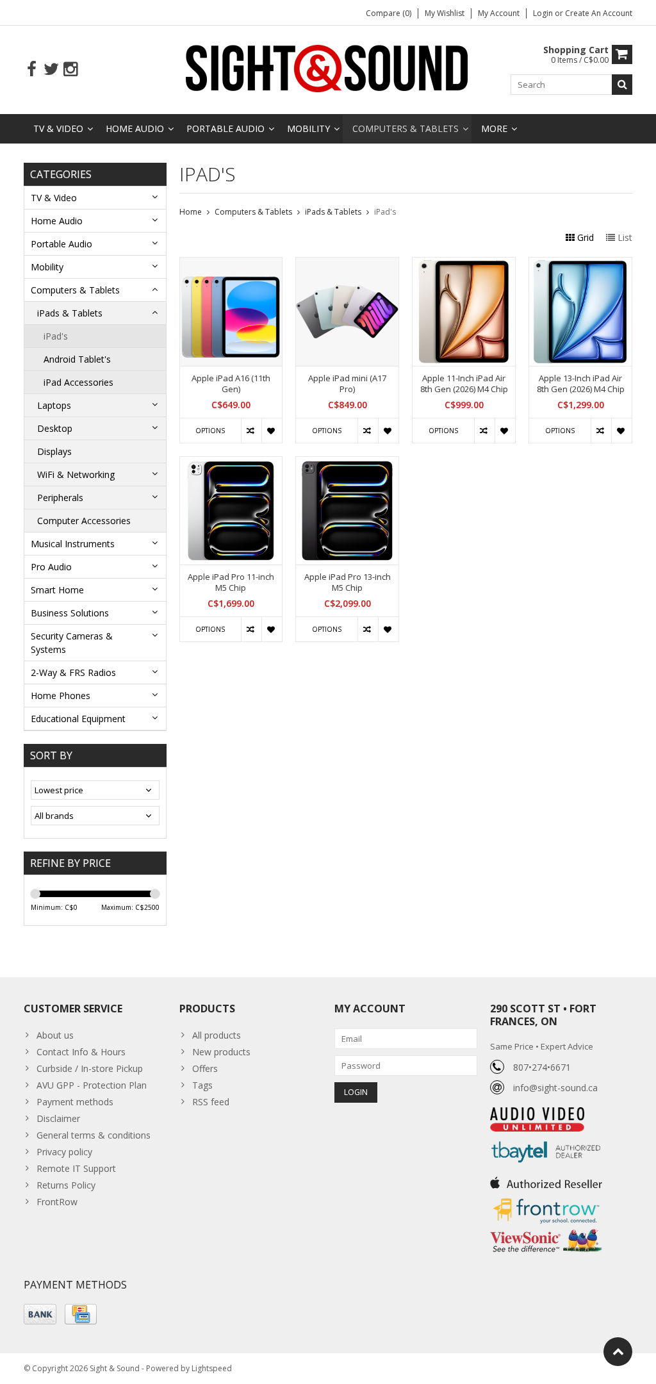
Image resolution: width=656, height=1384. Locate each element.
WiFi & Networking (76, 474)
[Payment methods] (40, 1314)
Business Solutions (70, 613)
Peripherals (60, 497)
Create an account (598, 13)
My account (499, 13)
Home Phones (60, 695)
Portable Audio (225, 128)
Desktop (54, 428)
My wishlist (444, 13)
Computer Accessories (84, 521)
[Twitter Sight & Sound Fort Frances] (51, 69)
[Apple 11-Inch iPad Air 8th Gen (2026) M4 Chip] (464, 264)
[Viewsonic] (546, 1230)
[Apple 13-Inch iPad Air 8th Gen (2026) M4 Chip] (580, 264)
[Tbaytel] (546, 1138)
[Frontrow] (546, 1198)
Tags (202, 1085)
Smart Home (57, 590)
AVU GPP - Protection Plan (92, 1085)
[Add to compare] (251, 430)
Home (190, 211)
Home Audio (135, 128)
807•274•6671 (542, 1067)
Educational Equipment (78, 719)
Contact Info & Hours (81, 1052)
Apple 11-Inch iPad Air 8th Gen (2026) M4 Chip (464, 384)
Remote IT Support (76, 1168)
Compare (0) (388, 13)
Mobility (308, 128)
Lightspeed (212, 1368)
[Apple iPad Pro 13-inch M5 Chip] (347, 463)
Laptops (54, 405)
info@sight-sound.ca (555, 1088)
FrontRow (57, 1202)
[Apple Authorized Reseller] (546, 1179)
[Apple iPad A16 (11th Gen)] (231, 264)
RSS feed (210, 1102)
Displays (54, 451)
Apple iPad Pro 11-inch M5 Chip (231, 582)
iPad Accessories (78, 382)
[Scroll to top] (617, 1351)
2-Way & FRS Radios (73, 672)
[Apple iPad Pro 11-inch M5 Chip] (231, 463)
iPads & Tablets (69, 313)
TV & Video (58, 128)
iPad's (56, 336)
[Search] (622, 84)
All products (216, 1035)
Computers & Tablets (405, 128)
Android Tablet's (77, 359)
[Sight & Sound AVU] (328, 68)
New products (221, 1052)
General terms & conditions (94, 1135)
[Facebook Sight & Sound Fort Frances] (32, 69)
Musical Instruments (73, 544)
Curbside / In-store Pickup (90, 1068)
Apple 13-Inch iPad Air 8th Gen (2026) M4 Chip (581, 384)
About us (55, 1035)
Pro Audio (51, 567)
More (494, 128)
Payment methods (75, 1102)
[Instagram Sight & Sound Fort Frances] (70, 69)
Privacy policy (64, 1152)
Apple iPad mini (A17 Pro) (347, 384)
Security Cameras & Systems (72, 642)
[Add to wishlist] (271, 430)
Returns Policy (66, 1185)
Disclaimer (58, 1118)
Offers (205, 1068)
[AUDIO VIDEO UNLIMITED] (537, 1114)
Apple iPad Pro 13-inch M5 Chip (347, 582)
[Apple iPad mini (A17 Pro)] (347, 264)
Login (544, 13)
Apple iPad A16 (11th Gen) (231, 384)
